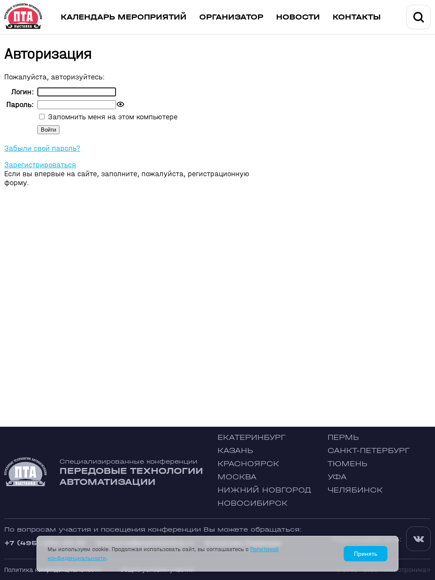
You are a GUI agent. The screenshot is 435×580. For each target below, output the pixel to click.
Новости (298, 17)
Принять (365, 553)
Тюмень (347, 463)
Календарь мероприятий (123, 17)
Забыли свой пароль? (42, 148)
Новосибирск (253, 503)
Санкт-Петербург (369, 450)
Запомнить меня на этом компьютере (112, 117)
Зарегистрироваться (40, 164)
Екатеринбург (251, 437)
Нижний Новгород (264, 490)
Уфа (337, 477)
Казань (235, 450)
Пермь (343, 437)
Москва (237, 477)
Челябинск (355, 490)
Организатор (231, 17)
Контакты (357, 17)
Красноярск (248, 463)
